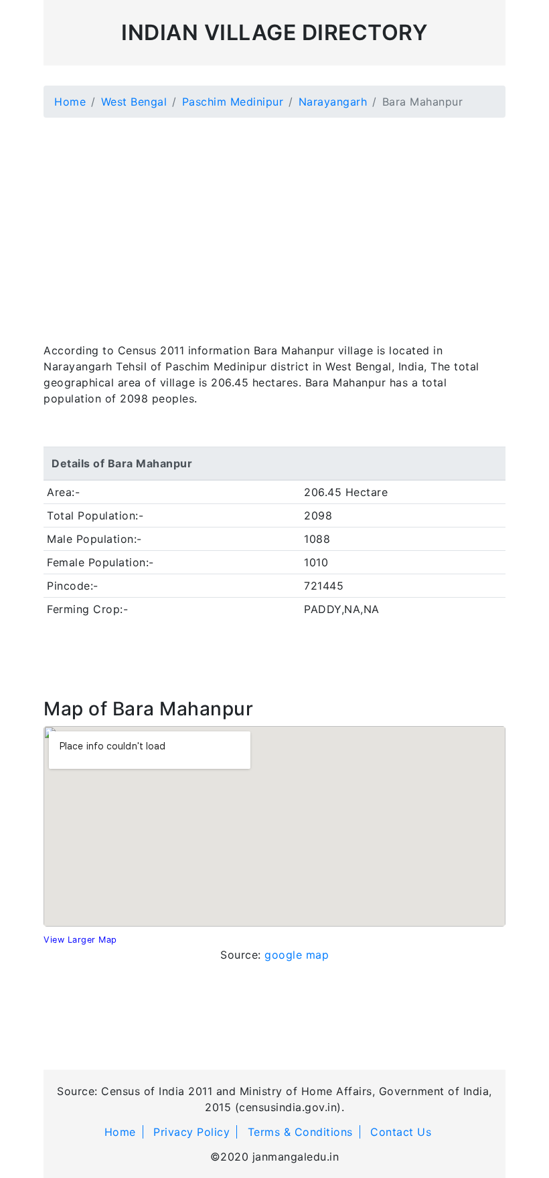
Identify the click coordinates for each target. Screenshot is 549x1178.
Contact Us (400, 1132)
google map (296, 954)
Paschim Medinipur (233, 101)
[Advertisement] (274, 222)
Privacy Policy (191, 1132)
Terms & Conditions (300, 1132)
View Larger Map (80, 940)
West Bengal (134, 101)
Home (70, 101)
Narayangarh (333, 101)
